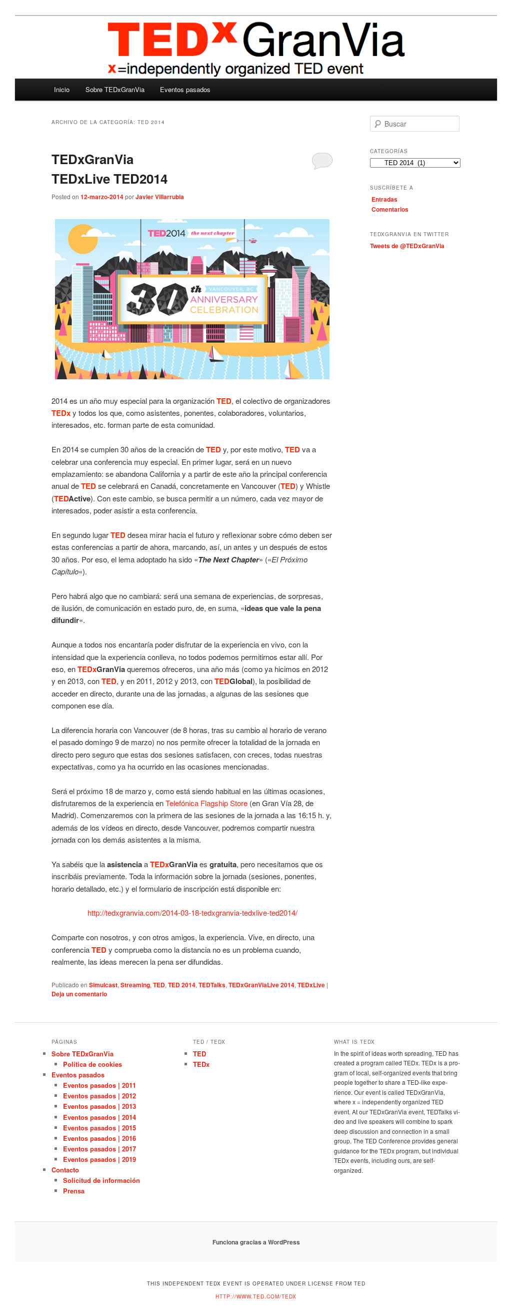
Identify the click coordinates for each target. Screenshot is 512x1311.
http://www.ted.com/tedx (256, 1296)
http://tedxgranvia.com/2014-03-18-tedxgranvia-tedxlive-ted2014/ (193, 912)
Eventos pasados (185, 89)
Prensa (73, 1190)
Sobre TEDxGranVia (115, 89)
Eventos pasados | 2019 (99, 1159)
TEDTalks (212, 984)
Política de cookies (92, 1064)
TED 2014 (182, 984)
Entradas (385, 199)
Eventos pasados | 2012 (99, 1095)
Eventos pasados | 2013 (99, 1106)
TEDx (201, 1064)
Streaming (135, 984)
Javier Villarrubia (160, 196)
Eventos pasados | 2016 (99, 1138)
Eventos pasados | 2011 (99, 1085)
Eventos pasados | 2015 (99, 1127)
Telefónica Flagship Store (207, 803)
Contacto (65, 1169)
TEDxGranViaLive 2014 (261, 984)
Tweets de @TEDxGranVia (407, 245)
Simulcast (103, 984)
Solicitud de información (101, 1180)
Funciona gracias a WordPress (256, 1241)
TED (159, 984)
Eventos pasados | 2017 (99, 1148)
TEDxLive (311, 984)
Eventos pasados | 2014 (99, 1117)
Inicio (62, 89)
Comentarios (390, 209)
